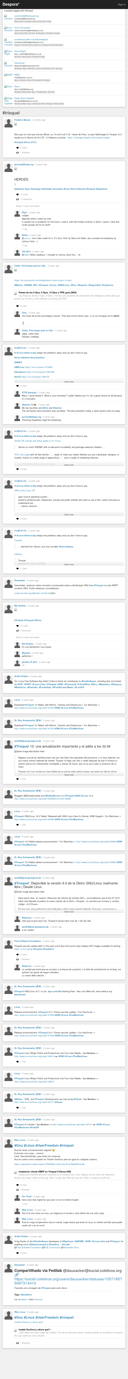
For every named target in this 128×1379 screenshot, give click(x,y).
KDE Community (52, 1247)
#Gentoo (57, 407)
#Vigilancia (107, 285)
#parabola (26, 92)
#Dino (94, 684)
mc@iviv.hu (20, 347)
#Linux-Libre (38, 684)
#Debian (18, 1099)
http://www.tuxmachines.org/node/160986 (34, 819)
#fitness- (51, 92)
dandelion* (23, 1299)
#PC (35, 285)
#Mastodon (104, 684)
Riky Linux (19, 1139)
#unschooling (27, 45)
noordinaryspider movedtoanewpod (31, 39)
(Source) (38, 1299)
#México (18, 285)
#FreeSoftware (88, 681)
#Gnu (73, 285)
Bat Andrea (20, 605)
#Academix (20, 371)
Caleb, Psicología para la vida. (30, 265)
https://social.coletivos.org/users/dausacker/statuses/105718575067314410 (68, 1281)
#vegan (17, 45)
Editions (18, 554)
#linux (27, 142)
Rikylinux (27, 917)
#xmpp (57, 33)
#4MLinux (19, 367)
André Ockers (21, 676)
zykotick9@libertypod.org (26, 16)
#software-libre (39, 103)
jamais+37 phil (30, 661)
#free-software (66, 546)
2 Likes (23, 147)
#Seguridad (94, 285)
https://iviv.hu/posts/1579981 (39, 367)
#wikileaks (46, 188)
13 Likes (24, 194)
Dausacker (19, 63)
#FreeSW (34, 1127)
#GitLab (77, 1099)
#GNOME (79, 1241)
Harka (25, 235)
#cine (29, 80)
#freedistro (48, 948)
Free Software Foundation (27, 941)
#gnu (24, 68)
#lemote (81, 188)
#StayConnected (37, 1244)
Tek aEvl (26, 251)
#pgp (42, 56)
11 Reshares (26, 199)
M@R (17, 74)
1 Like (24, 229)
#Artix (45, 407)
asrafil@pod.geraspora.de (27, 740)
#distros (25, 357)
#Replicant (67, 1241)
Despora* (11, 4)
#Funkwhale (45, 687)
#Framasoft (70, 684)
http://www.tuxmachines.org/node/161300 (34, 707)
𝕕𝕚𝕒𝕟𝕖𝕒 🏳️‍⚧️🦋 (29, 404)
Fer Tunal (27, 1196)
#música (23, 80)
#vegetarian (42, 92)
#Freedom (54, 1244)
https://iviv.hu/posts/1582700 (35, 376)
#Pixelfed (57, 687)
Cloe (24, 312)
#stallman (19, 188)
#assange (35, 188)
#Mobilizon (20, 687)
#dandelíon (26, 1294)
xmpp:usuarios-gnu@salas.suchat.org (32, 593)
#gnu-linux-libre (39, 21)
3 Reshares (25, 630)
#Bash (70, 687)
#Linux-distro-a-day (26, 352)
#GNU (57, 707)
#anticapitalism (56, 45)
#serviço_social (34, 68)
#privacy (18, 56)
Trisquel (18, 540)
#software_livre (48, 68)
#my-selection (37, 357)
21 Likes (24, 625)
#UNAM (28, 285)
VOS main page (22, 454)
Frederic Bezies (22, 119)
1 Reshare (25, 152)
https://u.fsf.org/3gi (23, 948)
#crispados (40, 33)
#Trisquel (43, 285)
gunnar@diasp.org (24, 164)
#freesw (58, 1102)
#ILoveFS (79, 687)
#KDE (60, 684)
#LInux (52, 285)
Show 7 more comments (28, 205)
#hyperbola (101, 188)
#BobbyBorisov (53, 795)
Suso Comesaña (22, 27)
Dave (16, 86)
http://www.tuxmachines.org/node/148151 (72, 1124)
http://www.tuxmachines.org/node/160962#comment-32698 (42, 798)
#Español (82, 285)
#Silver (38, 620)
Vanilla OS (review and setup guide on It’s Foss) (37, 440)
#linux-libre (59, 103)
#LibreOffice (83, 684)
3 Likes (23, 305)
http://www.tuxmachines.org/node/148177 (34, 1102)
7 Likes (23, 568)
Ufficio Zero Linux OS (24, 490)
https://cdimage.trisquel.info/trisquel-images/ (89, 137)
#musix (32, 33)
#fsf (60, 991)
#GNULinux (63, 285)
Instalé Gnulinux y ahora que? (28, 1322)
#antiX (17, 376)
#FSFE (27, 684)
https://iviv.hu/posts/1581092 (40, 371)
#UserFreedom (47, 1145)
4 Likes (23, 385)
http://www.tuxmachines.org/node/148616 (34, 1056)
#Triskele (19, 620)
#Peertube (32, 687)
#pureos (58, 68)
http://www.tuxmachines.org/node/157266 (34, 1014)
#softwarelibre (20, 103)
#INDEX (18, 362)
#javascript (20, 994)
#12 (32, 142)
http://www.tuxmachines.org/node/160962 (96, 841)
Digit (24, 212)
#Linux (64, 707)
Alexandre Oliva (70, 1247)
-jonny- (27, 238)
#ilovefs (66, 1244)
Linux (17, 699)
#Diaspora (116, 684)
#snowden (57, 188)
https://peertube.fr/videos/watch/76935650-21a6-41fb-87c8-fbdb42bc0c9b (49, 1164)
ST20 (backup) (29, 392)
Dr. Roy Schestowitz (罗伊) (27, 720)
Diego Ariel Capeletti (24, 98)
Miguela (26, 652)
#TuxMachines (76, 707)
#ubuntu (37, 45)
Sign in (122, 4)
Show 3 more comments (28, 637)
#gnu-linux (19, 21)
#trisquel (28, 21)
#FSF (20, 684)
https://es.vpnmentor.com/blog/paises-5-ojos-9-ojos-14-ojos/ (43, 280)
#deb (49, 21)
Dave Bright (20, 51)
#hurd (74, 188)
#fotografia (37, 80)
